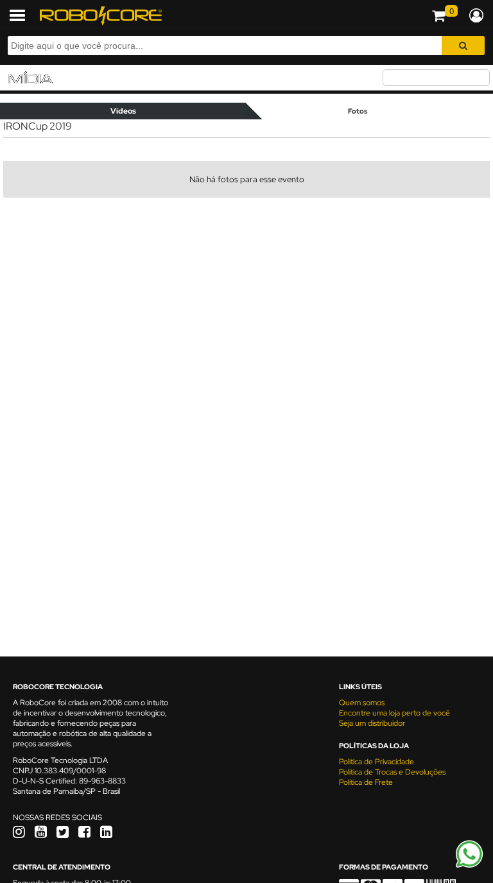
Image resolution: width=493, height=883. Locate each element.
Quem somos (362, 703)
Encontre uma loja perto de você (394, 713)
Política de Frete (366, 782)
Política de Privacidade (376, 762)
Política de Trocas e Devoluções (392, 772)
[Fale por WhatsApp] (469, 865)
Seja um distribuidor (372, 723)
